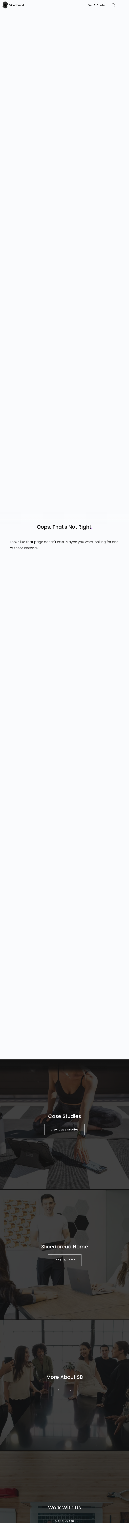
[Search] (113, 5)
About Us (64, 1390)
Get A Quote (96, 5)
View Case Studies (65, 1129)
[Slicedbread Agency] (13, 8)
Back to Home (64, 1260)
